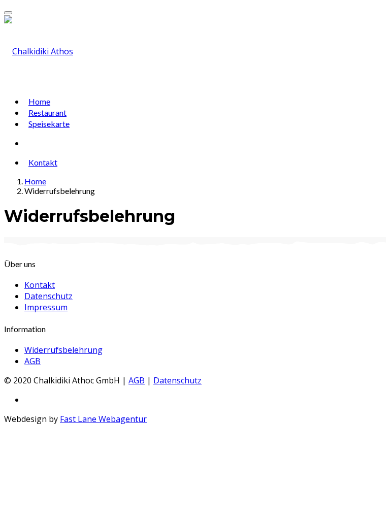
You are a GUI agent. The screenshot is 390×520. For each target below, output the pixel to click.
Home (39, 101)
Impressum (46, 307)
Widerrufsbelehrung (63, 349)
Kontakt (42, 162)
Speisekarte (49, 123)
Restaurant (47, 112)
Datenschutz (48, 296)
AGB (32, 361)
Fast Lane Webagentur (103, 419)
